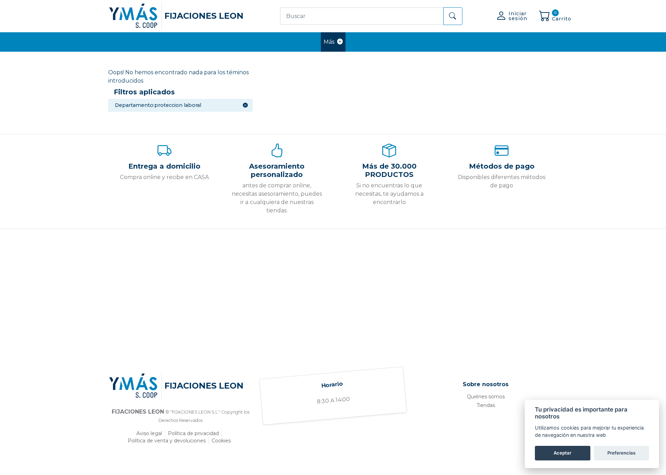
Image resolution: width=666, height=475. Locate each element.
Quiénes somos (486, 396)
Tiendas (486, 405)
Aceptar (562, 453)
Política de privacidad (193, 433)
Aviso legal (149, 433)
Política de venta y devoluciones (167, 441)
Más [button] (329, 42)
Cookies (221, 441)
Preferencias (621, 453)
